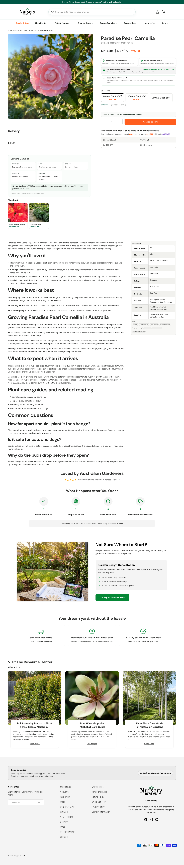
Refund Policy (98, 797)
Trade (62, 801)
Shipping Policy (99, 801)
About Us (64, 791)
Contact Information (101, 811)
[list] (50, 76)
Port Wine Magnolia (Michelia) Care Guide (92, 725)
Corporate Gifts (67, 807)
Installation (150, 23)
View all (12, 667)
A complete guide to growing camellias (28, 397)
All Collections (66, 817)
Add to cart (152, 121)
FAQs (62, 827)
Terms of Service (99, 791)
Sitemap (64, 837)
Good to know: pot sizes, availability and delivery (122, 114)
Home (10, 30)
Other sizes (113, 105)
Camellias (18, 30)
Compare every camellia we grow (25, 401)
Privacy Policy (98, 807)
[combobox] (92, 12)
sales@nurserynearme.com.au (155, 773)
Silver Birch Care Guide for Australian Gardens (149, 725)
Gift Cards (64, 811)
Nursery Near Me (20, 856)
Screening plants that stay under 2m (26, 404)
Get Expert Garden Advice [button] (112, 597)
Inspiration (65, 797)
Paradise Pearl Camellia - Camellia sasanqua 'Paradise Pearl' (39, 30)
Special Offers (22, 23)
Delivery (64, 821)
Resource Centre (67, 831)
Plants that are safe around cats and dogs (29, 408)
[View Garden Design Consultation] (52, 571)
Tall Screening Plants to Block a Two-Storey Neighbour (34, 725)
